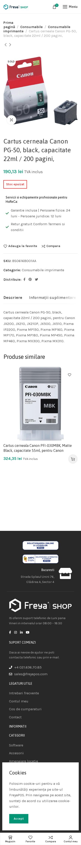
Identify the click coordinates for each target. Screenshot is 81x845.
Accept (19, 818)
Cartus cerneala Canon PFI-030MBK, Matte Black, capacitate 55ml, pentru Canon (37, 447)
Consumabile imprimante (43, 270)
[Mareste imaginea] (11, 120)
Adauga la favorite (22, 246)
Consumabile (31, 27)
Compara (53, 246)
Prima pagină (9, 24)
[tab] (13, 298)
